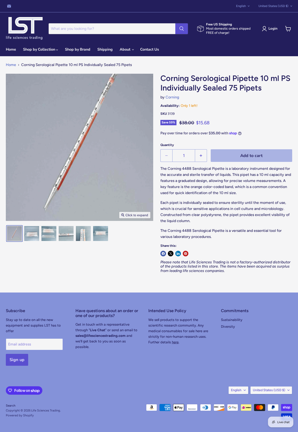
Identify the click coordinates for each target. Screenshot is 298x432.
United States (273, 6)
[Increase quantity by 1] (201, 155)
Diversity (228, 326)
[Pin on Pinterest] (185, 253)
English (241, 6)
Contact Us (149, 49)
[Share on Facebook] (163, 253)
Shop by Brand (77, 49)
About (125, 49)
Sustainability (231, 320)
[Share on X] (170, 253)
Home (11, 49)
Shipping (105, 49)
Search (10, 405)
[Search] (181, 28)
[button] (270, 28)
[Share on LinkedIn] (178, 253)
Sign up (17, 359)
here (175, 342)
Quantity (167, 145)
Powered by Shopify (20, 415)
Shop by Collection (39, 49)
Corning (172, 97)
